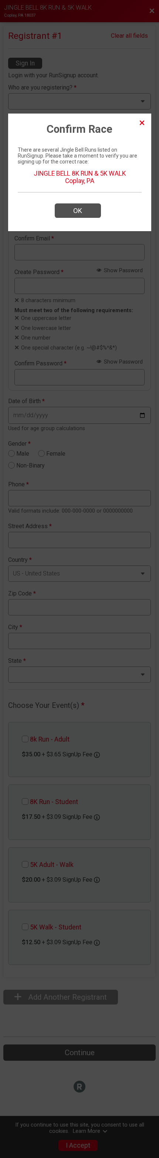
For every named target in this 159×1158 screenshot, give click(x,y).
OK (77, 211)
